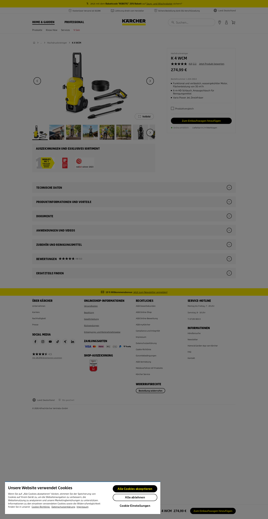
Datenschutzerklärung (63, 507)
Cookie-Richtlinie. (41, 507)
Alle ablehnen (135, 497)
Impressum (82, 507)
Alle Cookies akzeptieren (135, 489)
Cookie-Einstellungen (135, 506)
